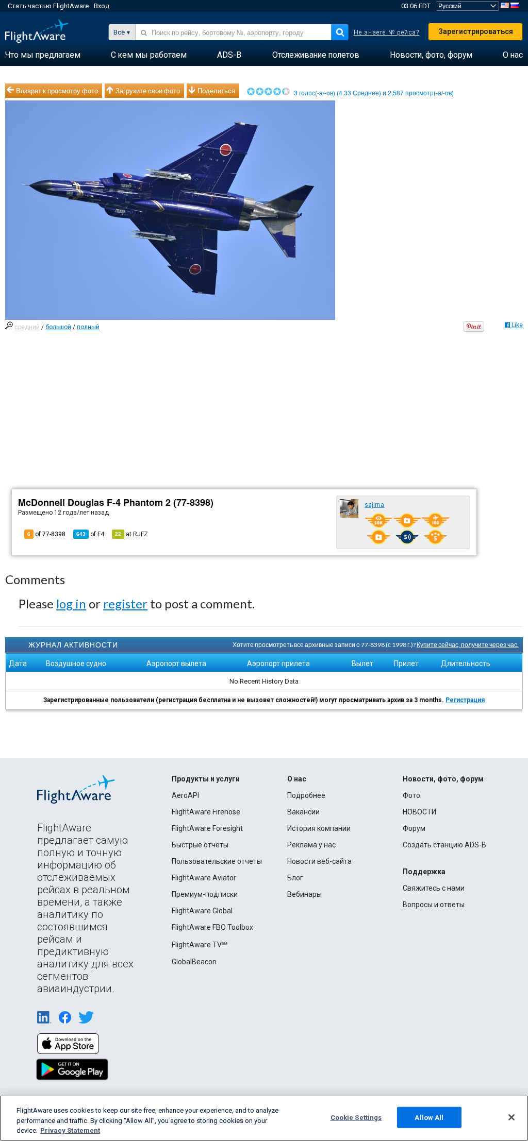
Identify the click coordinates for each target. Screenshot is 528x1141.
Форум (414, 828)
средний (27, 327)
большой (58, 327)
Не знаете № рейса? (387, 32)
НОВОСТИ (419, 812)
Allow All (429, 1117)
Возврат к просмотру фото (57, 91)
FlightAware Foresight (207, 828)
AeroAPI (185, 795)
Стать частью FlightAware (48, 6)
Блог (295, 878)
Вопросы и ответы (434, 904)
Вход (101, 6)
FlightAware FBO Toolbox (212, 927)
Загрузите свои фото (148, 91)
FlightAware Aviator (204, 878)
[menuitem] (43, 55)
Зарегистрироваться (475, 31)
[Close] (511, 1117)
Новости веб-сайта (319, 861)
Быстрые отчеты (200, 845)
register (125, 603)
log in (71, 603)
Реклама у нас (311, 845)
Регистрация (465, 700)
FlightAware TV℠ (199, 945)
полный (88, 327)
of (90, 534)
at (131, 534)
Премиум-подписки (205, 894)
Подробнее (306, 795)
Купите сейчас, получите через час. (468, 645)
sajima (374, 504)
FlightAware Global (202, 911)
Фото (411, 795)
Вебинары (304, 894)
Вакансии (303, 812)
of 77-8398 (46, 534)
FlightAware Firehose (206, 812)
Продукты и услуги (206, 779)
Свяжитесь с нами (434, 888)
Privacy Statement (70, 1130)
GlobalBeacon (194, 962)
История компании (319, 828)
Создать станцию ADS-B (444, 845)
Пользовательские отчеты (217, 861)
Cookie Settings (356, 1117)
